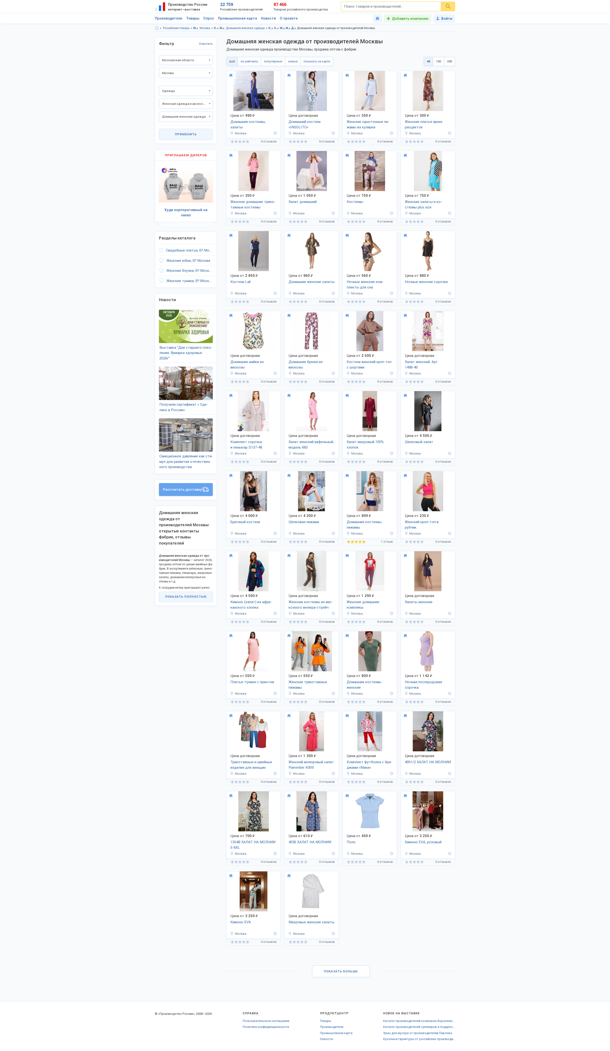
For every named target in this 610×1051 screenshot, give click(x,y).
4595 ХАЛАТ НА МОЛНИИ (310, 842)
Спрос (208, 18)
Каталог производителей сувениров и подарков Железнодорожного (419, 1027)
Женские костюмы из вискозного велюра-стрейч (311, 605)
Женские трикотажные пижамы (308, 685)
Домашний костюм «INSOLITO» (304, 124)
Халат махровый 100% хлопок (365, 445)
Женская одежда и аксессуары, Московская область (282, 28)
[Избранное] (377, 19)
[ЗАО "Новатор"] (274, 773)
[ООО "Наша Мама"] (449, 693)
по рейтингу (249, 61)
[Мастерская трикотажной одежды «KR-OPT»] (390, 373)
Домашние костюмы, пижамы (364, 525)
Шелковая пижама (304, 522)
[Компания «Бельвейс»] (332, 293)
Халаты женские (418, 602)
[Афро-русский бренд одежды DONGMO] (274, 613)
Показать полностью (186, 596)
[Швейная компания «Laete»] (449, 613)
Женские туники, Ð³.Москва (190, 281)
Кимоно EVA (240, 922)
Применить (186, 134)
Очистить (206, 43)
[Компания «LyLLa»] (449, 373)
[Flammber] (332, 773)
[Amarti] (274, 133)
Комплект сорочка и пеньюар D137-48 (246, 445)
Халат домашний (303, 202)
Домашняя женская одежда (245, 28)
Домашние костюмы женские (364, 685)
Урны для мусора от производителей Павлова (417, 1033)
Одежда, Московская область (270, 28)
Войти (446, 18)
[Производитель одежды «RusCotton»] (449, 533)
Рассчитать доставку (182, 489)
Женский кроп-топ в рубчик (422, 525)
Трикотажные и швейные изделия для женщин (251, 765)
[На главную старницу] (157, 28)
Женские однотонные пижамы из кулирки (368, 124)
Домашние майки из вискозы (247, 364)
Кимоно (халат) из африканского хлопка (251, 605)
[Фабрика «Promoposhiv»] (390, 853)
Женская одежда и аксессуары (221, 28)
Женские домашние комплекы (363, 605)
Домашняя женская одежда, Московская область (293, 28)
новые (293, 61)
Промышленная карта (237, 18)
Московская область (195, 28)
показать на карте (317, 61)
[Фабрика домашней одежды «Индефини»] (390, 533)
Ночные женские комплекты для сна (365, 284)
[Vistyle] (449, 773)
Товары (192, 18)
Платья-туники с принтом (252, 682)
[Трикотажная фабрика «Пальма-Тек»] (274, 693)
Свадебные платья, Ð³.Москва (189, 250)
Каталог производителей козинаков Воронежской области (419, 1021)
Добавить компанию (410, 18)
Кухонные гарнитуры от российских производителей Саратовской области (419, 1039)
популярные (273, 61)
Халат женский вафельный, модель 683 (311, 445)
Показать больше (341, 971)
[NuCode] (449, 453)
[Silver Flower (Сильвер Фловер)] (332, 213)
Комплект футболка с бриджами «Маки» (369, 765)
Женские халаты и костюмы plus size (423, 204)
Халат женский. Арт (421, 364)
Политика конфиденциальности (266, 1027)
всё (232, 61)
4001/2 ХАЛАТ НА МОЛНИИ (428, 762)
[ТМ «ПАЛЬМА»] (332, 453)
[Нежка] (390, 773)
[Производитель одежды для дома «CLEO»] (390, 613)
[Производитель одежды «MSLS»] (332, 613)
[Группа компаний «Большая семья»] (332, 133)
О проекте (289, 18)
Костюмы (355, 202)
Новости (268, 18)
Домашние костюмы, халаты (248, 124)
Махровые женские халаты (311, 922)
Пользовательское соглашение (266, 1021)
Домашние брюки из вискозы (306, 364)
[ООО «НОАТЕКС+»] (274, 373)
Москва (205, 28)
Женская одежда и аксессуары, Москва (287, 28)
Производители (168, 18)
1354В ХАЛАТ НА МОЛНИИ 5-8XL (252, 845)
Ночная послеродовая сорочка (423, 685)
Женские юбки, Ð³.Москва (188, 260)
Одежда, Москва (276, 28)
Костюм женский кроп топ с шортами (369, 364)
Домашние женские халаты (312, 282)
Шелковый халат (419, 442)
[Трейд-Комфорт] (332, 933)
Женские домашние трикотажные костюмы (252, 204)
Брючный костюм (245, 522)
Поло (351, 842)
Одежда (216, 28)
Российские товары (176, 28)
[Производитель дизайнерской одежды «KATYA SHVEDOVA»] (274, 293)
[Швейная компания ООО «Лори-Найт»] (390, 133)
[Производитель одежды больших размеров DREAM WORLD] (449, 213)
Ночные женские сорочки (426, 282)
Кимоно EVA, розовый (423, 842)
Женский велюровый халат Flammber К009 (311, 765)
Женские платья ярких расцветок (423, 124)
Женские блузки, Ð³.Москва (190, 270)
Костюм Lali (240, 282)
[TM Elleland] (449, 853)
